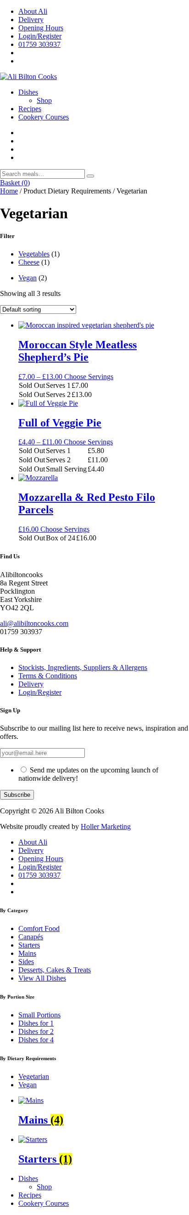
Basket (15, 183)
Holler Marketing (106, 826)
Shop (44, 100)
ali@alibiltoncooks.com (34, 623)
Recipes (29, 109)
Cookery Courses (43, 117)
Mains (27, 953)
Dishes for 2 (36, 1031)
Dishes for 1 (36, 1023)
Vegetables (34, 254)
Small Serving (66, 469)
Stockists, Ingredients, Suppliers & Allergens (82, 667)
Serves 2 (58, 394)
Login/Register (39, 36)
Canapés (30, 937)
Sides (26, 961)
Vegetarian (33, 1076)
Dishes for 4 (36, 1040)
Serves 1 (58, 385)
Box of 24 (60, 538)
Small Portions (39, 1015)
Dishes (28, 92)
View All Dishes (42, 978)
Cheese (28, 262)
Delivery (31, 19)
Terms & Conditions (47, 676)
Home (9, 191)
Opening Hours (40, 28)
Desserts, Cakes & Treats (54, 970)
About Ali (32, 11)
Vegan (27, 278)
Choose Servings (88, 376)
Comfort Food (39, 928)
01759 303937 (39, 44)
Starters (29, 945)
